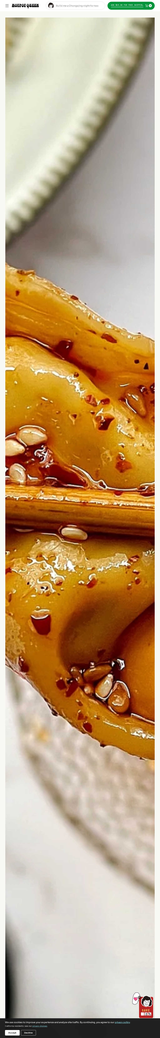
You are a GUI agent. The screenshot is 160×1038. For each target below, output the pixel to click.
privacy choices (39, 1026)
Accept (12, 1032)
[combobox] (75, 5)
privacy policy (122, 1022)
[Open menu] (7, 6)
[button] (131, 6)
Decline (28, 1032)
